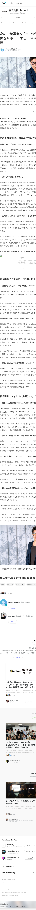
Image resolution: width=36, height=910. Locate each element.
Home (3, 23)
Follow (18, 17)
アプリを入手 (29, 845)
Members (16, 23)
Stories (22, 23)
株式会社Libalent (18, 10)
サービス (10, 584)
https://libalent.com (14, 13)
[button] (19, 840)
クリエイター (20, 584)
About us (9, 23)
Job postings (29, 23)
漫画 (3, 584)
